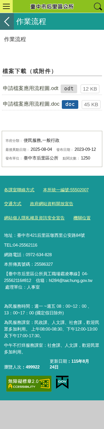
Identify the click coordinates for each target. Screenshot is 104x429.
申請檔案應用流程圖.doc (31, 104)
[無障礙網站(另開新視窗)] (28, 384)
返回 (7, 21)
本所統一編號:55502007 (66, 189)
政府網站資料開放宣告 (51, 203)
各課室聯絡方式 (19, 189)
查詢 (97, 6)
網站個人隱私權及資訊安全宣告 (34, 217)
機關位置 (82, 217)
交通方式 (12, 203)
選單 (6, 6)
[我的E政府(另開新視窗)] (62, 382)
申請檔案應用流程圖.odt (30, 88)
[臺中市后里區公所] (52, 6)
